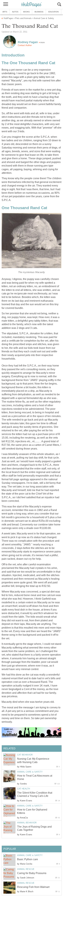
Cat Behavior (25, 755)
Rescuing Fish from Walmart (33, 887)
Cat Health (23, 788)
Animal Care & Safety (30, 772)
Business (39, 12)
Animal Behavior (27, 822)
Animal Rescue (25, 869)
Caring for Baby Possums (31, 873)
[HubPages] (31, 5)
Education (53, 12)
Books (26, 12)
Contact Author (25, 45)
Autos (15, 12)
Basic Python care (27, 859)
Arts (4, 12)
